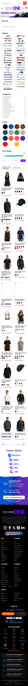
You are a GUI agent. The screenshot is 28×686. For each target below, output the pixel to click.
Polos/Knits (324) (7, 109)
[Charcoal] (20, 218)
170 (18, 444)
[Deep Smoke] (8, 436)
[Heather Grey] (6, 384)
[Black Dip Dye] (20, 383)
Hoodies (22, 633)
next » (23, 444)
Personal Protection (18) (9, 107)
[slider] (3, 156)
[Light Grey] (4, 277)
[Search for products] (25, 3)
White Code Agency (15, 681)
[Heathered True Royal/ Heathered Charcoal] (20, 329)
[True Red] (10, 219)
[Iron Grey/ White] (10, 248)
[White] (6, 192)
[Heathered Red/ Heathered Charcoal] (18, 329)
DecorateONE (8, 680)
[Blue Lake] (4, 356)
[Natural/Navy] (4, 330)
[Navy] (18, 218)
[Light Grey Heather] (18, 383)
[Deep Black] (2, 192)
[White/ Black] (24, 329)
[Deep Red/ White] (6, 248)
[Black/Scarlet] (22, 191)
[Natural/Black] (2, 330)
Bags (14, 641)
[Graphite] (4, 192)
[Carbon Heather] (4, 384)
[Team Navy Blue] (6, 304)
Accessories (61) (7, 96)
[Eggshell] (18, 246)
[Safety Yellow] (10, 277)
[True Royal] (2, 221)
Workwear (5, 648)
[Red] (2, 411)
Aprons (14, 648)
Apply (23, 160)
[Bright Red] (18, 248)
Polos (14, 633)
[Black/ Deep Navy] (16, 191)
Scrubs (23, 648)
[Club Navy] (16, 246)
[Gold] (8, 356)
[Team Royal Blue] (10, 304)
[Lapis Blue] (18, 302)
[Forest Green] (4, 219)
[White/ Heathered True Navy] (16, 330)
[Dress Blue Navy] (10, 436)
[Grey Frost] (16, 356)
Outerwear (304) (7, 104)
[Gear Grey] (18, 274)
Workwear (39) (7, 114)
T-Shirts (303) (6, 112)
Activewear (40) (7, 98)
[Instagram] (5, 528)
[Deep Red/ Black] (4, 248)
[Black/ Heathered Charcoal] (16, 329)
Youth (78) (6, 117)
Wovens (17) (6, 115)
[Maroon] (6, 219)
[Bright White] (16, 302)
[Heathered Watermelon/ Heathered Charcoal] (22, 329)
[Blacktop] (16, 274)
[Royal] (8, 277)
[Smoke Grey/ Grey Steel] (18, 436)
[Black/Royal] (20, 191)
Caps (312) (6, 101)
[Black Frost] (22, 356)
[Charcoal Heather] (16, 383)
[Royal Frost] (20, 356)
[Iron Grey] (10, 356)
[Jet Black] (16, 248)
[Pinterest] (18, 528)
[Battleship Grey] (2, 436)
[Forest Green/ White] (8, 248)
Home (2, 16)
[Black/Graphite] (18, 191)
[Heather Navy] (24, 246)
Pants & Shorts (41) (8, 106)
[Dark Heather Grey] (22, 246)
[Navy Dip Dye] (22, 383)
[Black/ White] (2, 248)
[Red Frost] (24, 356)
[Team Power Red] (8, 304)
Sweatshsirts (22, 641)
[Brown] (22, 218)
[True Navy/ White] (2, 249)
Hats (5, 641)
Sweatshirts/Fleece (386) (9, 111)
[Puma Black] (20, 302)
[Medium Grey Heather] (4, 304)
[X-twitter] (14, 528)
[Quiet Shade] (22, 302)
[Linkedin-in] (23, 528)
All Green (7, 16)
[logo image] (12, 8)
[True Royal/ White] (4, 249)
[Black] (2, 219)
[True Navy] (8, 219)
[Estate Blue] (6, 436)
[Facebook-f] (9, 528)
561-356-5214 (14, 492)
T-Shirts (5, 633)
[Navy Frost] (18, 356)
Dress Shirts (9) (7, 103)
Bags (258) (6, 99)
